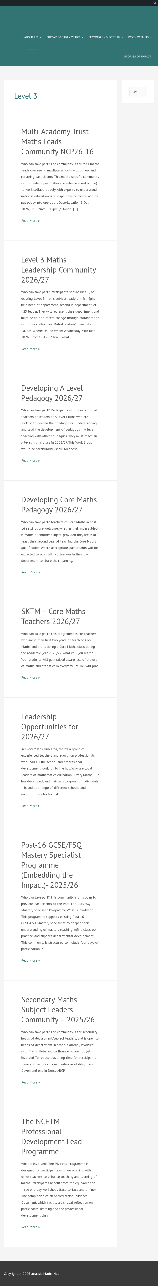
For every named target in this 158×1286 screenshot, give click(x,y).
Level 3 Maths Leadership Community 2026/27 (58, 270)
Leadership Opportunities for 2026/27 (49, 726)
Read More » (30, 220)
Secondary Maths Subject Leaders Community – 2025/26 (58, 1009)
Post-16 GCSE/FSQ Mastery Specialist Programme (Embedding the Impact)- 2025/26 (51, 865)
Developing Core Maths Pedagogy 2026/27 (59, 504)
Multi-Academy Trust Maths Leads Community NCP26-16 (57, 141)
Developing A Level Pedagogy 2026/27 (52, 393)
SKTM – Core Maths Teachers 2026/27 (53, 616)
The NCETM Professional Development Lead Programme (51, 1136)
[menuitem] (155, 3)
